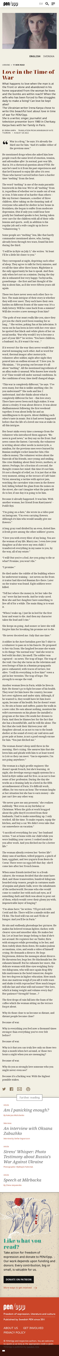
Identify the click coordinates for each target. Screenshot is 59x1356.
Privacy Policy (14, 1332)
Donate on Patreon (19, 1279)
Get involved (33, 1328)
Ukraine (6, 65)
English (35, 56)
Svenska (48, 56)
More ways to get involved (18, 1287)
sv (41, 4)
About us (11, 1328)
